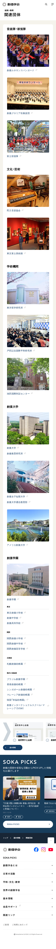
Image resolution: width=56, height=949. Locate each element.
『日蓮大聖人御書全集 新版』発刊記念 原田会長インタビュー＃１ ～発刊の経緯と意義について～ (21, 806)
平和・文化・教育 (11, 882)
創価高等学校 (14, 623)
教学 (8, 817)
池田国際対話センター (18, 393)
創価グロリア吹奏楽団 (18, 113)
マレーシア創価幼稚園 (18, 694)
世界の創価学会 (11, 890)
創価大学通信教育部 (17, 502)
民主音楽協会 (14, 210)
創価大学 (11, 448)
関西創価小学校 (15, 638)
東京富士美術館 (15, 253)
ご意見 (6, 925)
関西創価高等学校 (16, 648)
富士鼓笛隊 (12, 156)
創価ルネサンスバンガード (20, 70)
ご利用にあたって (20, 925)
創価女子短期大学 (16, 496)
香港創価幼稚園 (15, 684)
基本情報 (13, 747)
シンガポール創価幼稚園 (19, 689)
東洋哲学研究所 (15, 307)
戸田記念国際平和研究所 (19, 350)
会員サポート (10, 907)
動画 (19, 817)
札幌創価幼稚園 (15, 664)
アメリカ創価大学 (16, 545)
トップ (5, 838)
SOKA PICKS (13, 824)
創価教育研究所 (15, 453)
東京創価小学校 (15, 612)
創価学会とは (10, 865)
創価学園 (11, 599)
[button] (7, 731)
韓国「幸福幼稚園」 (16, 700)
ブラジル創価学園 (16, 679)
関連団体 (29, 838)
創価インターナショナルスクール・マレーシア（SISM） (26, 707)
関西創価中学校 (15, 643)
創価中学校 (12, 618)
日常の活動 (9, 874)
